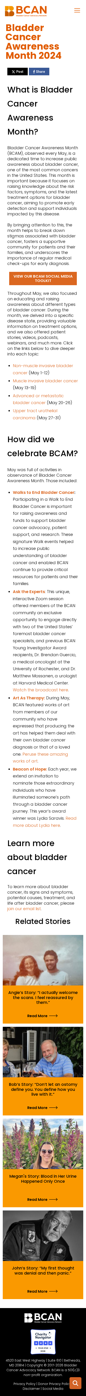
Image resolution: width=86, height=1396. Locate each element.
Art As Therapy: (29, 698)
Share (40, 71)
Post (19, 71)
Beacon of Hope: (30, 769)
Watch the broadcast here (40, 690)
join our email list (24, 909)
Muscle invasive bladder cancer (45, 381)
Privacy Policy (25, 1384)
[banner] (26, 12)
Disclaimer (31, 1388)
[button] (77, 10)
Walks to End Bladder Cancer (43, 492)
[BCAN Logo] (43, 1319)
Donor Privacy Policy (54, 1384)
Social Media (52, 1388)
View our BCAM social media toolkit (43, 278)
